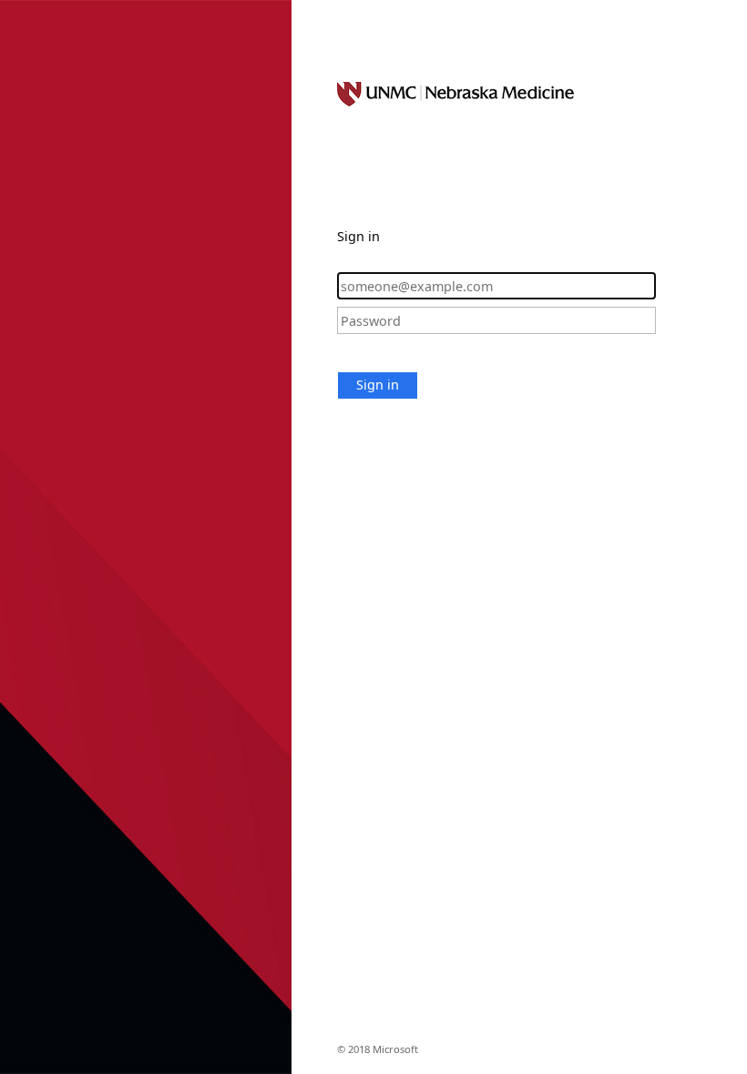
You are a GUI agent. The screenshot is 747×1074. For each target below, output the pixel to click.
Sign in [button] (377, 384)
